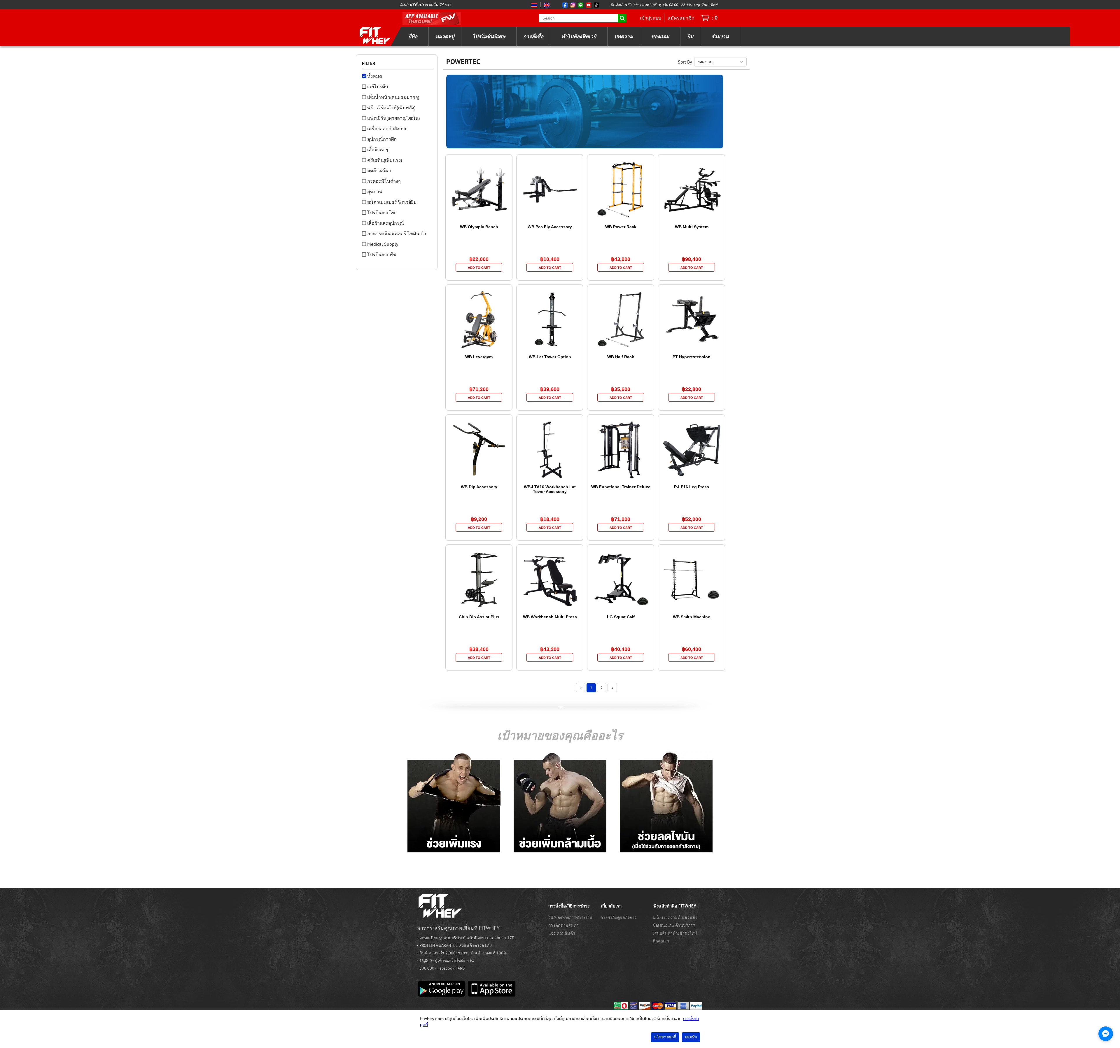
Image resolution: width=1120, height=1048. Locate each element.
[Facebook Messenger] (1105, 1033)
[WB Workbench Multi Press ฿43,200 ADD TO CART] (550, 665)
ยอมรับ (691, 1037)
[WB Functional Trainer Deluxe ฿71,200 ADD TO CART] (621, 535)
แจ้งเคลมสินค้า (561, 933)
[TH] (534, 4)
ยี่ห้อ (412, 36)
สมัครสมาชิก (681, 18)
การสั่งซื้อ (533, 36)
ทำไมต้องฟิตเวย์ (578, 36)
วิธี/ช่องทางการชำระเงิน (570, 917)
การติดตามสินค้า (563, 925)
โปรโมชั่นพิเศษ (489, 36)
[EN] (546, 4)
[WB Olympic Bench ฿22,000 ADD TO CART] (479, 275)
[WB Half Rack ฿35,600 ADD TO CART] (621, 405)
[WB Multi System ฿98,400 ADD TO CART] (692, 275)
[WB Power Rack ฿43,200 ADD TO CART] (621, 275)
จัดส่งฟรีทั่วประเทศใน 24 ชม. (425, 4)
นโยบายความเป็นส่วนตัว (675, 917)
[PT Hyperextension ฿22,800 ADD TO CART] (692, 405)
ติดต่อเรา (661, 941)
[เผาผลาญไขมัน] (666, 802)
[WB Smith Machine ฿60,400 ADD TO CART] (692, 665)
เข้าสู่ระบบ (650, 18)
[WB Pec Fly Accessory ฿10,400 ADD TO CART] (550, 275)
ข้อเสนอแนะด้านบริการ (674, 925)
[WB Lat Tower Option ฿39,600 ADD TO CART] (550, 405)
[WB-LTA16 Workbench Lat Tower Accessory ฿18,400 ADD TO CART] (550, 535)
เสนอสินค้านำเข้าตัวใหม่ (675, 933)
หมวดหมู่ (444, 36)
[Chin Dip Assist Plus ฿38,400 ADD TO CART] (479, 665)
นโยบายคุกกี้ (665, 1037)
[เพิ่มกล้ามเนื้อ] (560, 802)
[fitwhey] (374, 35)
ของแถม (660, 36)
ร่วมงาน (720, 36)
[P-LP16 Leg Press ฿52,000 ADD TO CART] (692, 535)
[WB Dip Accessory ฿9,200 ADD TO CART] (479, 535)
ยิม (690, 36)
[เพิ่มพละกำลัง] (454, 802)
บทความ (623, 36)
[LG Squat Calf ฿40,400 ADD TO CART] (621, 665)
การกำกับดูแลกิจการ (619, 917)
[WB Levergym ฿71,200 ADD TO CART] (479, 405)
